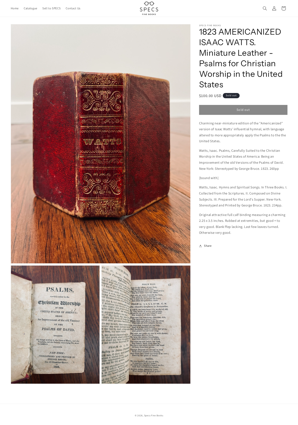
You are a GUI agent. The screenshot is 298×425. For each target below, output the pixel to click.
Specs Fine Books (153, 415)
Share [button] (208, 246)
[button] (264, 8)
